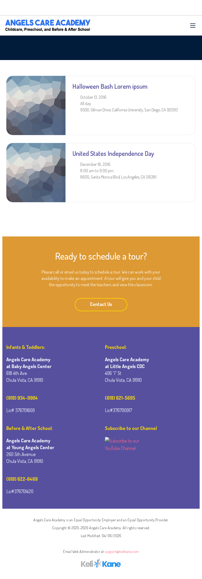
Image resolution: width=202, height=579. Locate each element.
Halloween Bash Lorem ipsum (110, 86)
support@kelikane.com (122, 551)
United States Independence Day (113, 153)
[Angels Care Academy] (47, 26)
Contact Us (101, 304)
